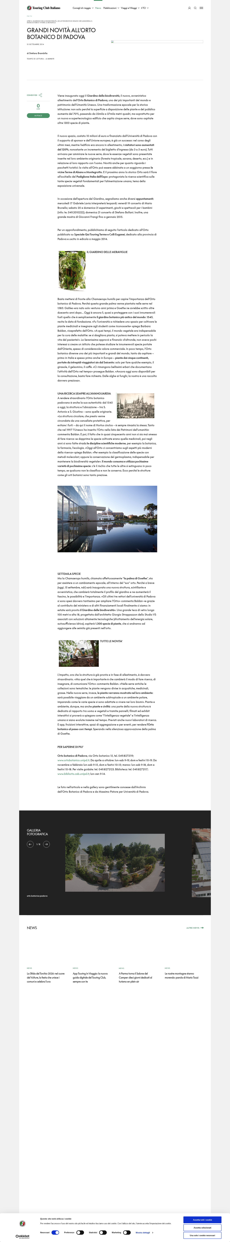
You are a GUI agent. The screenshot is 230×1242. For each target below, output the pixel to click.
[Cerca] (195, 8)
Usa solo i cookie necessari (202, 1235)
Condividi (32, 95)
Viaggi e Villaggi (129, 8)
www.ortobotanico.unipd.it (73, 760)
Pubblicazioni (109, 8)
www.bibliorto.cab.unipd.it (73, 773)
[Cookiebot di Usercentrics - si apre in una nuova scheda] (22, 1237)
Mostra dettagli (143, 1232)
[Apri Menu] (201, 8)
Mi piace (38, 116)
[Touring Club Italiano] (43, 8)
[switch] (80, 1232)
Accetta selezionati (202, 1228)
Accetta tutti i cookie (202, 1220)
